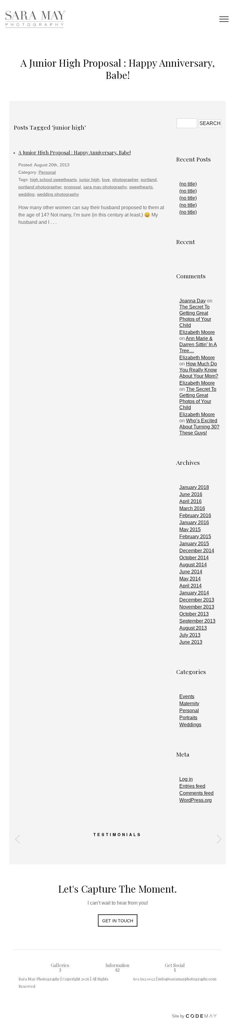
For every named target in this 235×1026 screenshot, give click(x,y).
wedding (26, 194)
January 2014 (194, 592)
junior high (89, 179)
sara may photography (105, 186)
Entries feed (192, 786)
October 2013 (194, 614)
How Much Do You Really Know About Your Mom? (198, 370)
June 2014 (190, 571)
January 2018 (194, 487)
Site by (179, 1016)
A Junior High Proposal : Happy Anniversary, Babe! (74, 152)
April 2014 (190, 585)
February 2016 (195, 515)
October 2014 (194, 557)
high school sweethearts (53, 179)
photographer (125, 179)
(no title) (188, 184)
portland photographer (40, 186)
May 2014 (190, 578)
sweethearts (141, 186)
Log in (186, 779)
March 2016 (192, 508)
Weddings (190, 724)
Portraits (188, 717)
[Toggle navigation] (224, 19)
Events (186, 696)
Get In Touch (117, 920)
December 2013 (196, 599)
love (106, 179)
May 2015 (190, 529)
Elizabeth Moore (197, 332)
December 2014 (196, 550)
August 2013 (193, 628)
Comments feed (196, 793)
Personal (47, 172)
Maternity (189, 703)
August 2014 (193, 564)
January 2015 (194, 543)
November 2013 (196, 606)
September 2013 (197, 621)
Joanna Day (192, 300)
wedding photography (58, 194)
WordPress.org (195, 800)
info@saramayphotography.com (187, 978)
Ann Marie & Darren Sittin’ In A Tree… (198, 344)
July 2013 (189, 635)
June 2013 (190, 642)
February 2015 (195, 536)
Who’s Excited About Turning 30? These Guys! (199, 426)
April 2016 (190, 501)
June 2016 (190, 494)
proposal (72, 186)
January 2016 (194, 522)
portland (149, 179)
